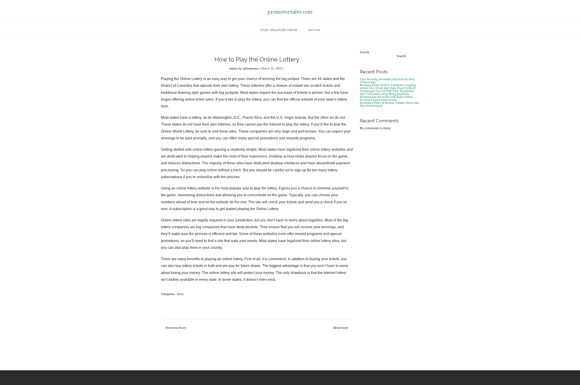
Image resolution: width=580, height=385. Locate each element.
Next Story (341, 327)
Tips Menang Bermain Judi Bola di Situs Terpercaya (387, 80)
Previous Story (176, 327)
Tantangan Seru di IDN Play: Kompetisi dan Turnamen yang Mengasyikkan (387, 92)
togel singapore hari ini (278, 30)
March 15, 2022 (271, 68)
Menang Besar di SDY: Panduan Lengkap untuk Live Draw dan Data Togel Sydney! (388, 86)
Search (364, 52)
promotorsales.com (290, 11)
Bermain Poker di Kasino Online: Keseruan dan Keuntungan (389, 104)
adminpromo (251, 68)
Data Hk (314, 30)
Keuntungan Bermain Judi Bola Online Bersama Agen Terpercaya (386, 98)
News (180, 294)
